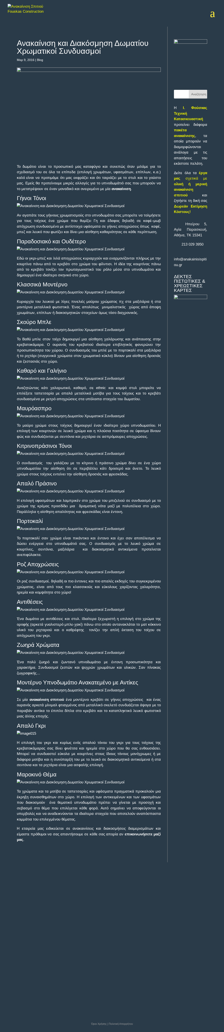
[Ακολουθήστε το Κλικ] (46, 951)
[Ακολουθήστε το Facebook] (14, 939)
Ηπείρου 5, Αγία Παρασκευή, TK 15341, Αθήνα (34, 895)
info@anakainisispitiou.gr (37, 915)
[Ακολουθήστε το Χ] (25, 939)
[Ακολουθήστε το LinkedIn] (35, 939)
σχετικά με (190, 184)
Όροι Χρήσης (99, 1023)
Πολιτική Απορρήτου (121, 1023)
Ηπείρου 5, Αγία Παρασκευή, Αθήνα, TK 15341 (190, 229)
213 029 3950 (192, 244)
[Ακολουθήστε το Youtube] (14, 951)
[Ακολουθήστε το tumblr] (25, 951)
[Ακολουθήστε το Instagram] (46, 939)
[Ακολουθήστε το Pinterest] (35, 951)
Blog (40, 60)
